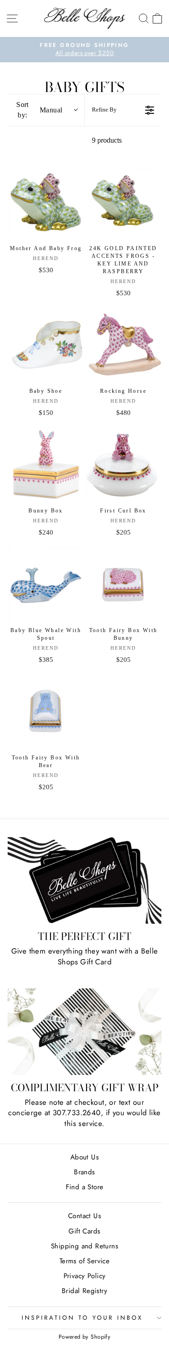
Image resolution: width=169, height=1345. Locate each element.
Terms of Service (84, 1261)
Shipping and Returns (84, 1246)
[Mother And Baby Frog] (46, 202)
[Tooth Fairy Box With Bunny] (123, 584)
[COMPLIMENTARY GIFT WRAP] (84, 1031)
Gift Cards (84, 1231)
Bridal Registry (84, 1291)
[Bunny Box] (46, 464)
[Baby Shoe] (46, 345)
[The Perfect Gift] (84, 880)
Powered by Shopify (84, 1337)
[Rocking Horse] (123, 345)
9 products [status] (107, 140)
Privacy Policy (85, 1276)
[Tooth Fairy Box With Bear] (46, 711)
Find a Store (85, 1187)
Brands (84, 1172)
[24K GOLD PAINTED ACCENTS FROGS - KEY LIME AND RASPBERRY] (123, 202)
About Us (84, 1157)
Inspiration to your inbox (82, 1317)
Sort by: (39, 110)
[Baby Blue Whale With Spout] (46, 584)
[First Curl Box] (123, 464)
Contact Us (84, 1216)
